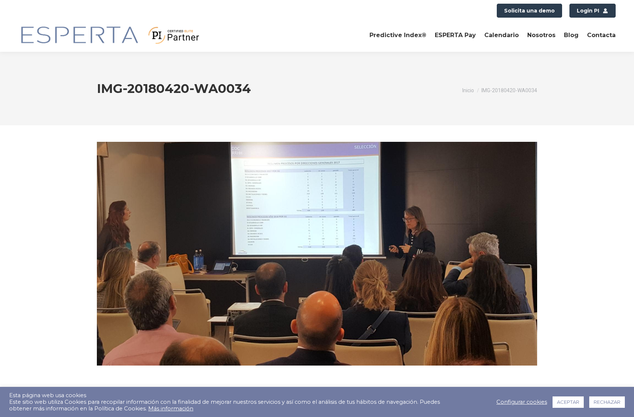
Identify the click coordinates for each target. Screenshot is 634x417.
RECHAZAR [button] (607, 402)
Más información (170, 408)
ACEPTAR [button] (568, 402)
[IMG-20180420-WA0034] (317, 254)
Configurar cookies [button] (521, 402)
